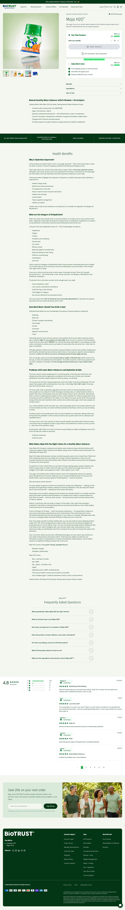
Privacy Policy (67, 885)
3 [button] (90, 767)
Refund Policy (68, 859)
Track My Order (69, 851)
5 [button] (99, 767)
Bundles (86, 847)
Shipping (67, 855)
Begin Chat (10, 845)
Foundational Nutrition (90, 851)
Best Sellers (87, 843)
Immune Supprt (88, 875)
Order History (68, 843)
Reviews (105, 847)
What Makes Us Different (111, 843)
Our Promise (107, 839)
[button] (77, 767)
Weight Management (90, 859)
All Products (87, 839)
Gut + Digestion (88, 867)
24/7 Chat (109, 7)
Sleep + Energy (88, 863)
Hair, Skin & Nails (89, 871)
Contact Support (69, 863)
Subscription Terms (86, 885)
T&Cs (76, 885)
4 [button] (94, 767)
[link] (39, 690)
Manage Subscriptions (71, 847)
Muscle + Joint (88, 855)
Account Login (69, 839)
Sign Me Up (50, 806)
